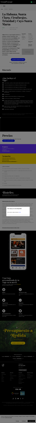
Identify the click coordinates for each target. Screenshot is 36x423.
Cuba (20, 212)
